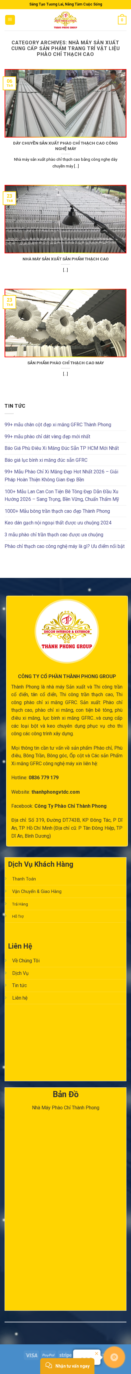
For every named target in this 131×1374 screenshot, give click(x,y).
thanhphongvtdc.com (55, 792)
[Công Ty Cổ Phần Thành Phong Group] (65, 20)
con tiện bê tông (94, 710)
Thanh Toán (24, 879)
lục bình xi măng (61, 718)
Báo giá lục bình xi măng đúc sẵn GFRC (46, 460)
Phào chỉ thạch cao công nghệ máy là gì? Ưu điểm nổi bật (65, 546)
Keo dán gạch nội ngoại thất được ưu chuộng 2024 (58, 523)
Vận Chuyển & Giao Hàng (37, 891)
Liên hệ (19, 998)
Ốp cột (76, 756)
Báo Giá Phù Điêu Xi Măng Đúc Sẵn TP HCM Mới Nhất (62, 448)
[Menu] (10, 20)
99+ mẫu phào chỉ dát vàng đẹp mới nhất (47, 436)
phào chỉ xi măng (54, 710)
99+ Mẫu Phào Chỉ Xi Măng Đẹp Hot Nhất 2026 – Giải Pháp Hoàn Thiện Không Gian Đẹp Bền (61, 476)
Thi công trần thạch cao (86, 694)
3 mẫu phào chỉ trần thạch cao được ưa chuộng (54, 535)
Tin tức (19, 985)
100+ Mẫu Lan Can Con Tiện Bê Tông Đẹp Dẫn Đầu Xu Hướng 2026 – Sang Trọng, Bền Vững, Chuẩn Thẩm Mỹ (62, 495)
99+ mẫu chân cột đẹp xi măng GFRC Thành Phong (58, 425)
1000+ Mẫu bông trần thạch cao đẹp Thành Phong (57, 511)
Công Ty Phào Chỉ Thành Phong (70, 806)
